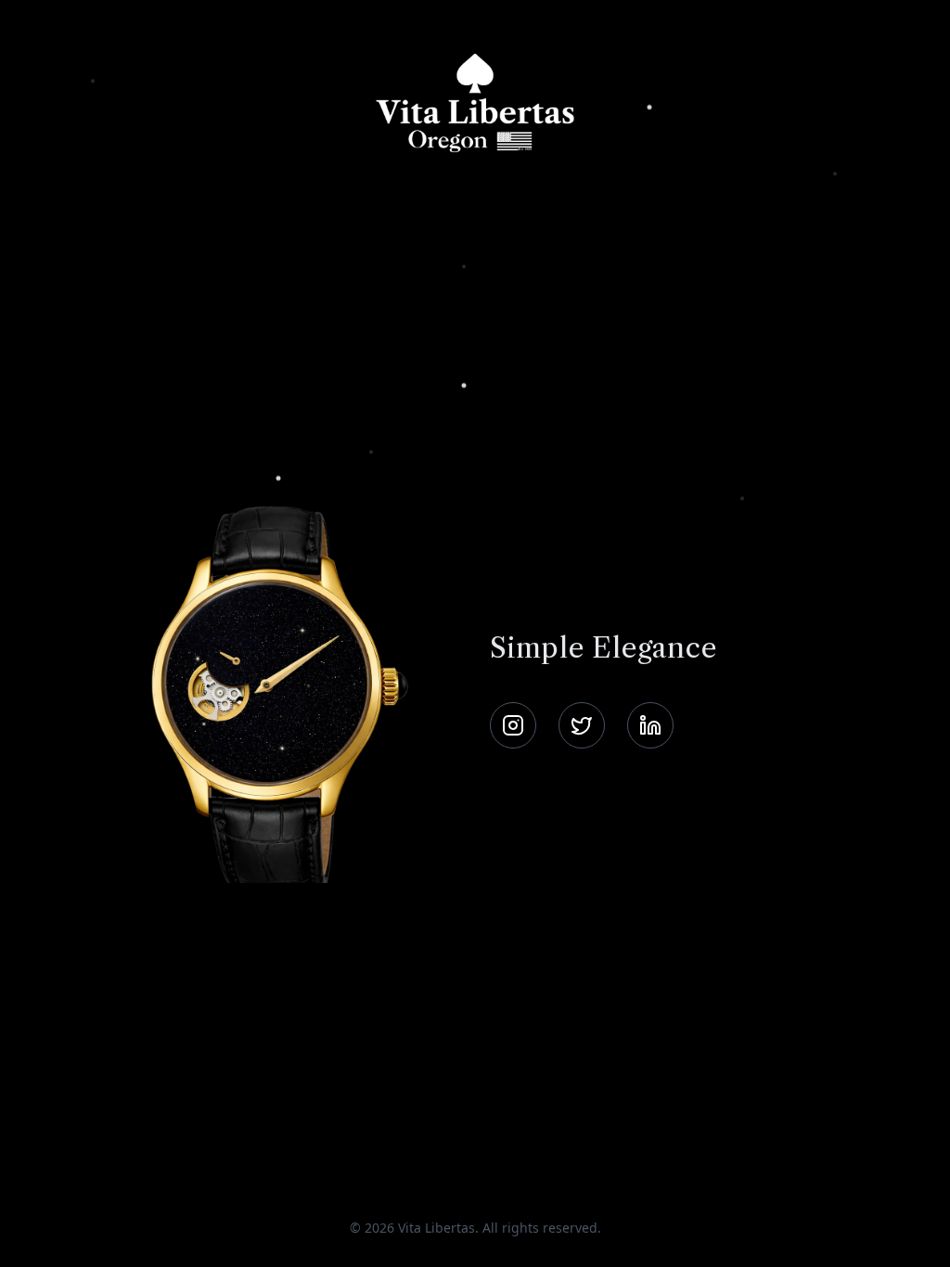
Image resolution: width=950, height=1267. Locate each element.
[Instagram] (513, 725)
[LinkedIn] (650, 725)
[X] (581, 725)
